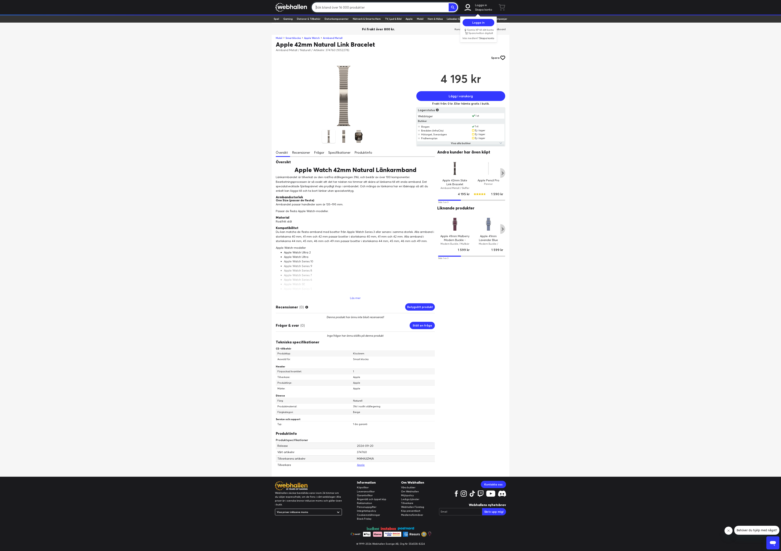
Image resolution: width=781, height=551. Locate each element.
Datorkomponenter (337, 18)
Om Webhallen (410, 491)
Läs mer (355, 298)
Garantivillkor (365, 495)
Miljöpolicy (407, 495)
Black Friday (364, 518)
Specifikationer (339, 152)
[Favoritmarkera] (419, 127)
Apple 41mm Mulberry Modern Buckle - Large (454, 240)
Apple (409, 18)
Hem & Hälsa (435, 18)
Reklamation (364, 503)
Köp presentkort (410, 510)
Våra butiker (408, 487)
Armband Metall (333, 37)
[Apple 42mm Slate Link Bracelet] (455, 168)
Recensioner (301, 152)
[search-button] (453, 7)
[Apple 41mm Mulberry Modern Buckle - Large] (455, 224)
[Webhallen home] (290, 7)
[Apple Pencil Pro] (488, 168)
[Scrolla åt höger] (502, 173)
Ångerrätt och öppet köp (371, 499)
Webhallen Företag (412, 506)
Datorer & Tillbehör (309, 18)
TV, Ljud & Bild (393, 18)
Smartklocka (293, 37)
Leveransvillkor (366, 491)
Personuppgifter (366, 506)
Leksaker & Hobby (457, 18)
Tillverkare (407, 503)
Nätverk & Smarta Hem (367, 18)
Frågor (319, 152)
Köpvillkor (363, 487)
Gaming (288, 18)
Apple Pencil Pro (488, 180)
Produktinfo (363, 152)
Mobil (420, 18)
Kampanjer (500, 18)
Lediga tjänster (410, 499)
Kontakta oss (493, 484)
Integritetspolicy (366, 510)
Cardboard (499, 29)
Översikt (282, 152)
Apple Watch (312, 37)
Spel (276, 18)
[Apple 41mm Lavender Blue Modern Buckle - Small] (488, 224)
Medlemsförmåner (412, 514)
